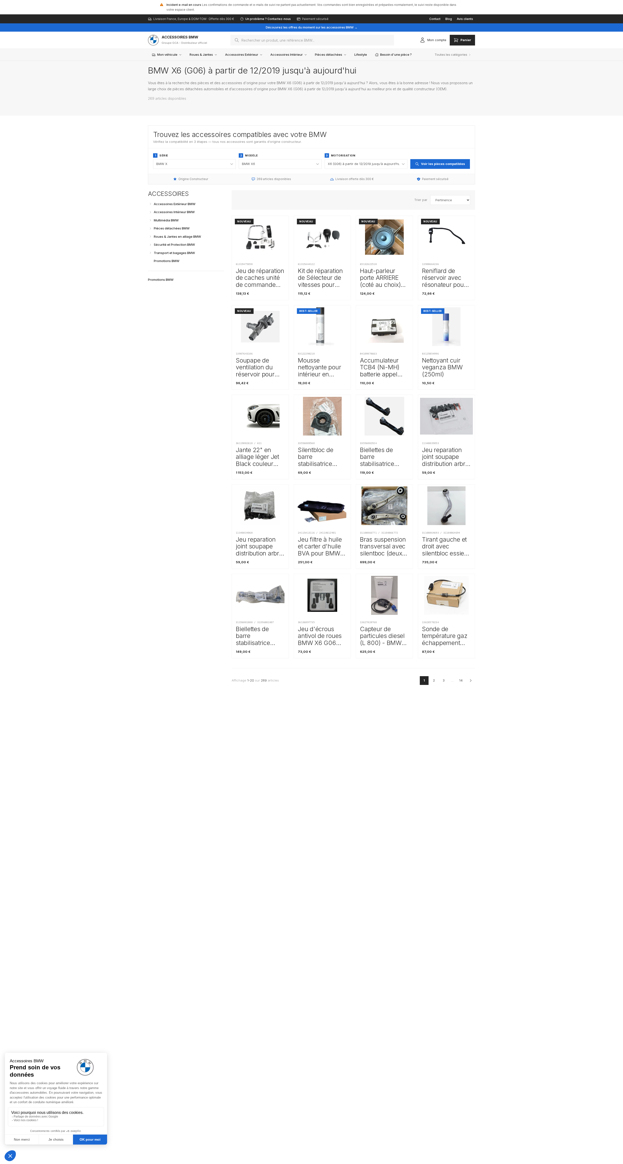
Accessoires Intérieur (286, 54)
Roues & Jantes (201, 54)
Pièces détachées (328, 54)
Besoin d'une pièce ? (396, 54)
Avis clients (465, 19)
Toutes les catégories (451, 54)
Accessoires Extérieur (241, 54)
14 (461, 680)
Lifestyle (360, 54)
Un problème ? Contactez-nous (268, 19)
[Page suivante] (470, 680)
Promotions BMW (161, 280)
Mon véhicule (167, 54)
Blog (448, 19)
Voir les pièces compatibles (443, 164)
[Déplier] (150, 203)
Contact (434, 19)
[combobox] (312, 40)
